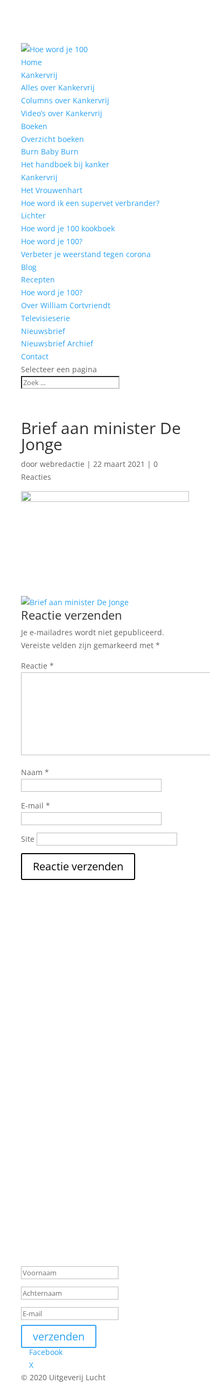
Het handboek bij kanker (65, 164)
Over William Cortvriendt (65, 305)
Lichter (33, 215)
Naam (35, 772)
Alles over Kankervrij (58, 87)
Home (31, 62)
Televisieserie (45, 318)
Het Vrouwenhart (51, 190)
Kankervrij (39, 177)
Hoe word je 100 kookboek (68, 228)
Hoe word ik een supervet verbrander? (90, 203)
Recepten (38, 279)
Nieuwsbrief (43, 331)
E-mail (35, 805)
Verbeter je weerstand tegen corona (86, 254)
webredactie (62, 464)
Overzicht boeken (52, 139)
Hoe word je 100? (51, 241)
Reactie (37, 666)
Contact (34, 356)
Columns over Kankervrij (65, 100)
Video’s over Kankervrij (61, 113)
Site (27, 839)
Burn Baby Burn (50, 151)
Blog (29, 267)
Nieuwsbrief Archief (57, 343)
